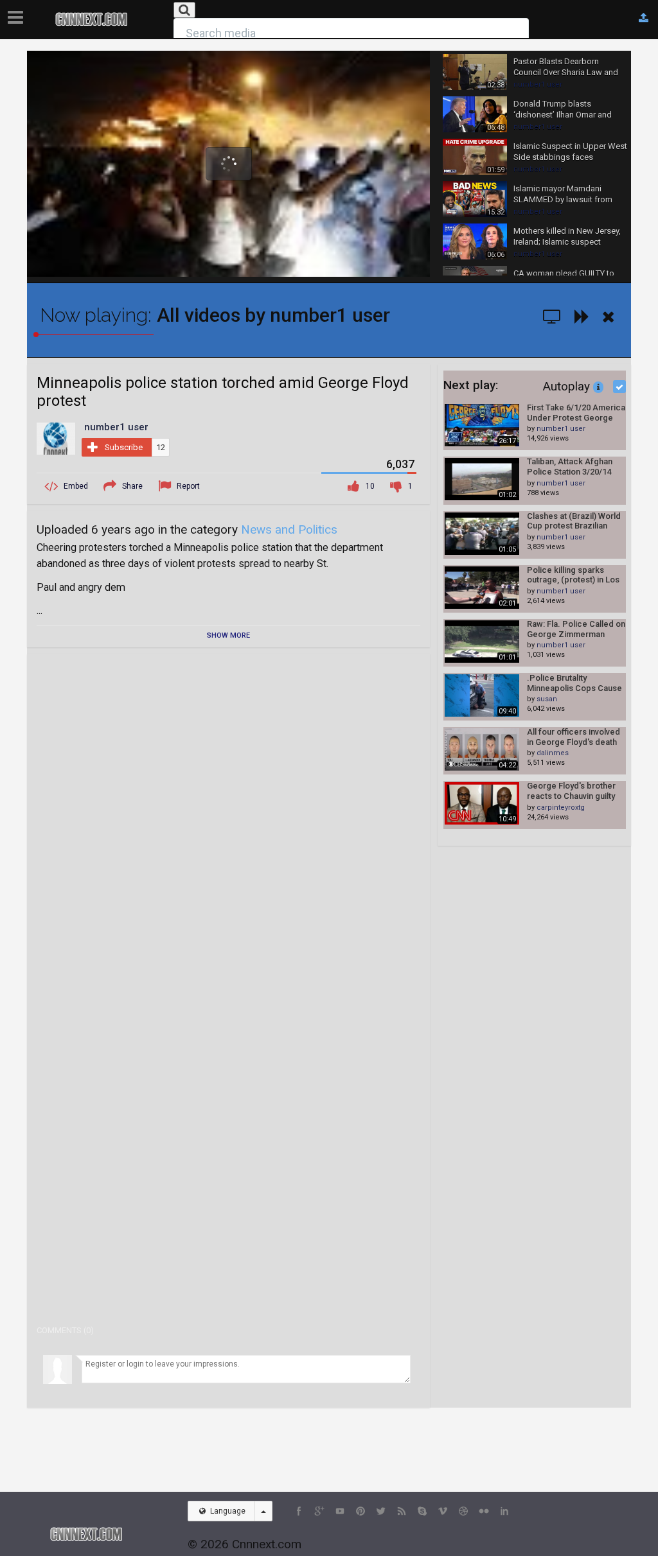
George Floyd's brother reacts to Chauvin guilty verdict (571, 791)
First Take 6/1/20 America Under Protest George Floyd (576, 413)
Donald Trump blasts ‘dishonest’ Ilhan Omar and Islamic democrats (562, 110)
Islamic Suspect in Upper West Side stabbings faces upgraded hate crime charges (570, 152)
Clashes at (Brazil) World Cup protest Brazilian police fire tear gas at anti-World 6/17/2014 (574, 521)
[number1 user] (56, 438)
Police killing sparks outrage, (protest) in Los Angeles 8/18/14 (573, 575)
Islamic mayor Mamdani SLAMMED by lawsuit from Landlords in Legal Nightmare (568, 194)
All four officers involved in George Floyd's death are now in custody (573, 737)
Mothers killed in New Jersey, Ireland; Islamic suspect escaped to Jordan (567, 237)
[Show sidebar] (18, 13)
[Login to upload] (643, 18)
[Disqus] (228, 823)
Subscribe (124, 447)
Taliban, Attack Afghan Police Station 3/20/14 (569, 466)
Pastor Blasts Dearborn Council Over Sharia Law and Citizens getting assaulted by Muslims (567, 67)
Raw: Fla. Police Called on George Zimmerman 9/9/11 (576, 629)
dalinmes (553, 753)
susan (547, 699)
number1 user (537, 84)
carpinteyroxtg (561, 807)
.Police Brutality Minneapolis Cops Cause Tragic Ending (574, 683)
